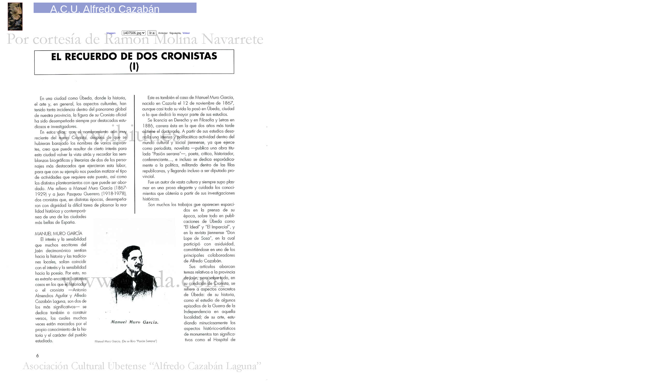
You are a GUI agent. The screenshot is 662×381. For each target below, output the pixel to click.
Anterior (163, 33)
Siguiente (175, 33)
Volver (186, 33)
